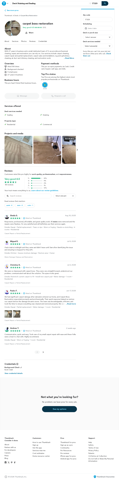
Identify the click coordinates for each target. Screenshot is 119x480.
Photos (24, 41)
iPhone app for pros (68, 456)
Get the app (37, 448)
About (7, 41)
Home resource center (41, 456)
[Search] (105, 3)
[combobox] (49, 3)
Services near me (39, 451)
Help (90, 442)
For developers (10, 450)
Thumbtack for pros (68, 442)
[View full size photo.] (18, 150)
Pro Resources (65, 451)
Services (15, 41)
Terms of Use (93, 448)
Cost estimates (38, 453)
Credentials (42, 41)
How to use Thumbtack (41, 442)
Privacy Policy (93, 451)
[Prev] (37, 352)
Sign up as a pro (66, 445)
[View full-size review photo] (8, 314)
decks (16, 15)
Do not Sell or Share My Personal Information (101, 460)
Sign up (35, 445)
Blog (6, 458)
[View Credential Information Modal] (17, 364)
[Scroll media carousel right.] (77, 149)
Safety (90, 445)
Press (7, 456)
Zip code (86, 15)
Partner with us (10, 447)
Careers (7, 453)
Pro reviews (64, 453)
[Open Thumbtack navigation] (5, 3)
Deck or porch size (90, 33)
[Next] (43, 352)
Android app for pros (68, 459)
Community (64, 448)
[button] (13, 28)
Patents (91, 453)
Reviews (32, 41)
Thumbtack (8, 15)
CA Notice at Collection (97, 456)
